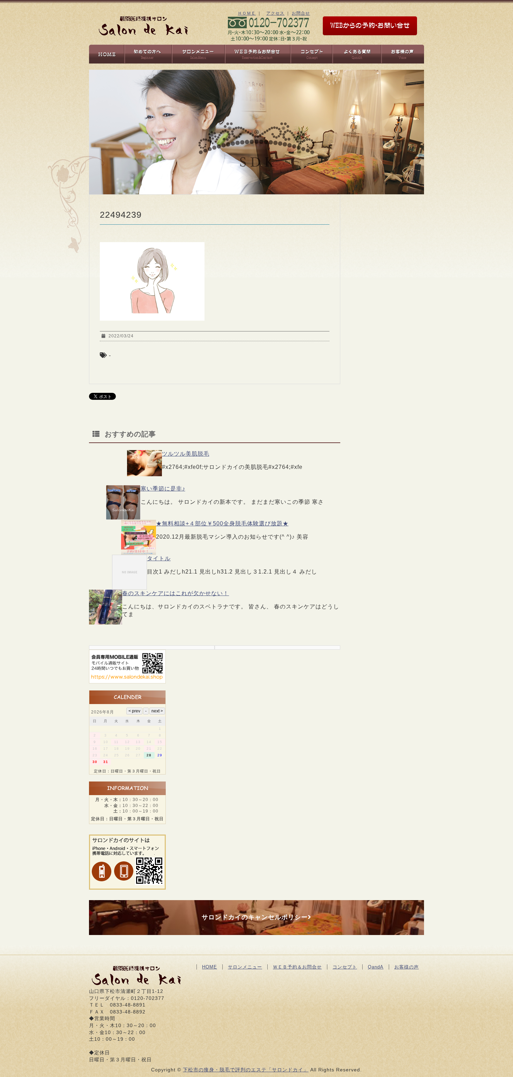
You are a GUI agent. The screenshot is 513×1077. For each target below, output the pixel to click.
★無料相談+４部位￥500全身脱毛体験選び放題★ (222, 523)
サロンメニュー (245, 967)
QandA (376, 967)
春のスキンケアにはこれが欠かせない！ (175, 593)
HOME (209, 967)
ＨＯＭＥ (247, 13)
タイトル (159, 558)
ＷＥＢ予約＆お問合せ (297, 967)
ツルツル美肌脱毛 (185, 454)
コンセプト (345, 967)
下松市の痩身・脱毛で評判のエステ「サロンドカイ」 (245, 1069)
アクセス (275, 13)
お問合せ (301, 13)
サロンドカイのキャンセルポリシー (255, 917)
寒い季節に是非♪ (163, 489)
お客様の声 (406, 967)
